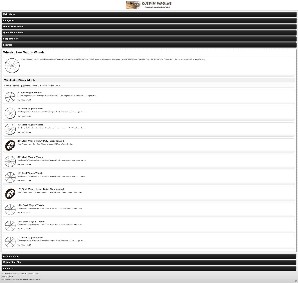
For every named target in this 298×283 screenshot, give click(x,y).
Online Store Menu (13, 26)
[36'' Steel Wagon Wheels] (10, 118)
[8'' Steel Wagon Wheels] (10, 102)
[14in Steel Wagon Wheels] (10, 215)
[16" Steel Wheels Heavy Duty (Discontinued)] (10, 198)
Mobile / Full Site (12, 262)
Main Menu (9, 14)
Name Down (30, 85)
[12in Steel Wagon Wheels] (10, 231)
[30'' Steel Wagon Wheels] (10, 134)
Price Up (43, 85)
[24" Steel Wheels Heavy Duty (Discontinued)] (10, 150)
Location (8, 45)
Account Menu (11, 256)
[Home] (149, 8)
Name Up (18, 85)
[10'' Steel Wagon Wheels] (10, 247)
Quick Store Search (13, 32)
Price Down (54, 85)
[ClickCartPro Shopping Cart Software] (296, 282)
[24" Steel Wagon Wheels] (10, 166)
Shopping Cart (10, 38)
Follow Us (8, 268)
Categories (9, 20)
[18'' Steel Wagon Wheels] (10, 182)
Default (7, 85)
